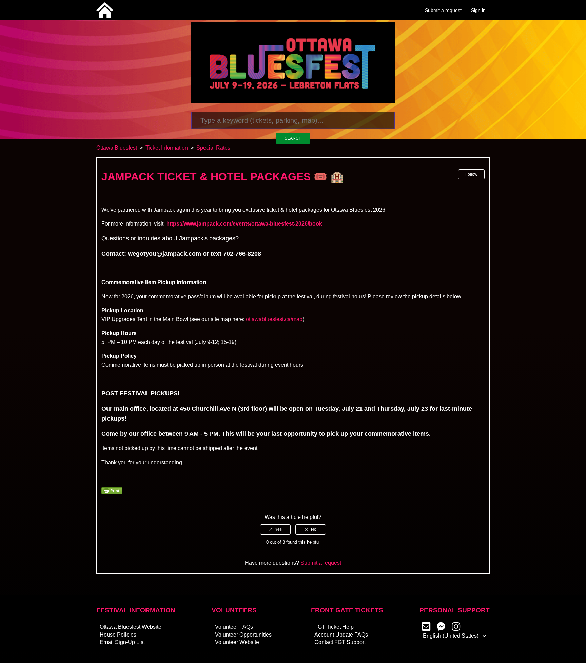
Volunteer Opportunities (243, 635)
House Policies (118, 635)
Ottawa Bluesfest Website (130, 627)
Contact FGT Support (340, 642)
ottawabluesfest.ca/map (274, 319)
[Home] (104, 10)
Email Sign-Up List (122, 642)
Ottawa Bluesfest (116, 148)
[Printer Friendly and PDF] (111, 492)
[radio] (275, 529)
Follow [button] (471, 174)
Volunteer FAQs (234, 627)
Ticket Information (166, 148)
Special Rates (213, 148)
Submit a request (443, 10)
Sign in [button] (478, 10)
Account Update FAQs (341, 635)
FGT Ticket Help (334, 627)
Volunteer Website (237, 642)
